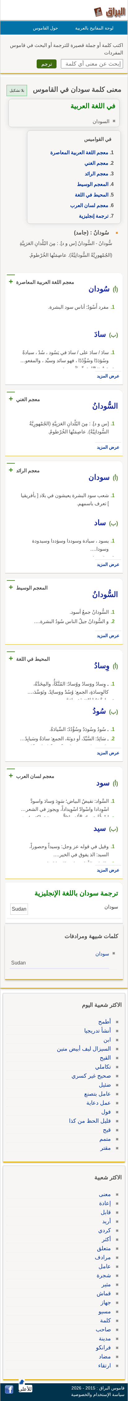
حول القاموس (45, 27)
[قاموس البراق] (110, 12)
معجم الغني (96, 163)
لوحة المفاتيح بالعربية (94, 27)
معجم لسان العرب (89, 205)
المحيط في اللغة (91, 194)
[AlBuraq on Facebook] (9, 1392)
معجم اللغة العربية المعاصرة (79, 152)
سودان (102, 953)
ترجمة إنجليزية (93, 216)
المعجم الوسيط (92, 184)
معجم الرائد (96, 173)
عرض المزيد (108, 375)
